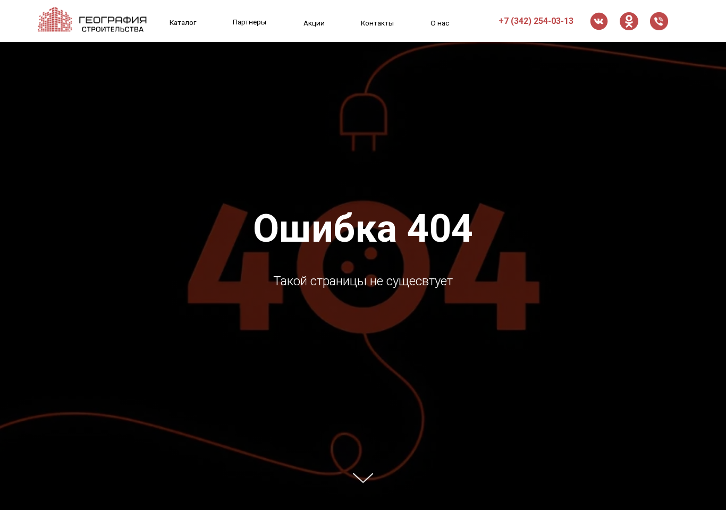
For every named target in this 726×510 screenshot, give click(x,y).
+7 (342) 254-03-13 (536, 21)
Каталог (183, 22)
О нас (439, 23)
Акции (314, 23)
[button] (659, 21)
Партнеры (249, 22)
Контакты (377, 23)
